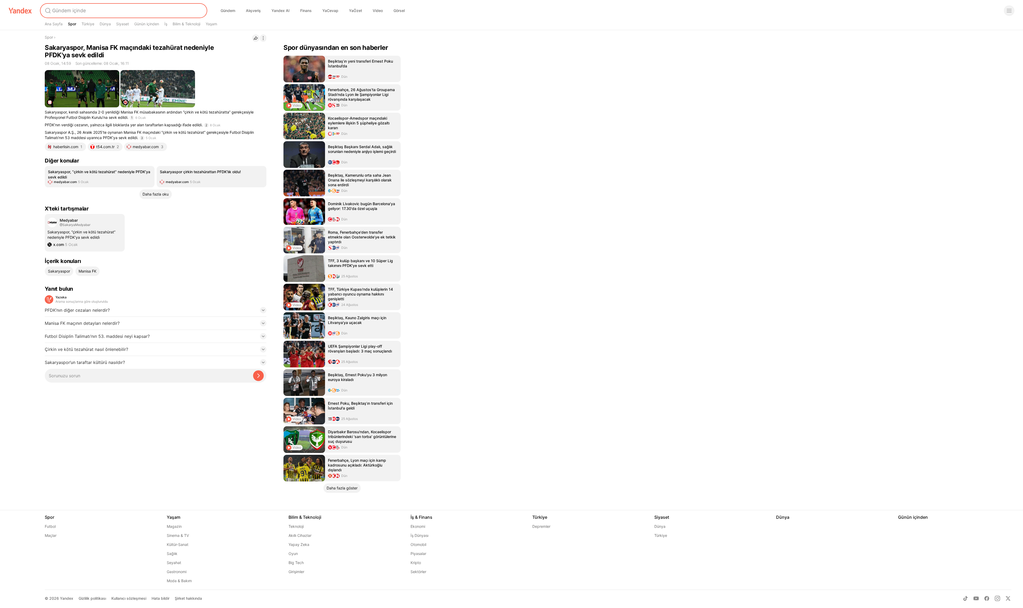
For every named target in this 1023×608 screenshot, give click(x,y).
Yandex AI (280, 10)
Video (378, 10)
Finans (306, 10)
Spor (72, 24)
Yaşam (211, 24)
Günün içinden (146, 24)
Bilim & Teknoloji (186, 24)
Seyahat (174, 562)
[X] (1008, 598)
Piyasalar (418, 553)
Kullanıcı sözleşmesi (128, 598)
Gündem (228, 10)
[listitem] (100, 176)
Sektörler (418, 571)
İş (165, 24)
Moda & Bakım (179, 580)
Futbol (50, 526)
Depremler (541, 526)
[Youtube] (976, 598)
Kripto (416, 562)
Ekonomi (418, 526)
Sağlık (172, 553)
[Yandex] (20, 10)
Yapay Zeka (299, 544)
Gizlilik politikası (92, 598)
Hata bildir (160, 598)
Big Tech (296, 562)
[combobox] (123, 11)
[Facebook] (987, 598)
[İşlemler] (263, 38)
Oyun (293, 553)
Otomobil (418, 544)
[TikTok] (965, 598)
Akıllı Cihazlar (300, 535)
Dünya (105, 24)
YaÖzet (355, 10)
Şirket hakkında (188, 598)
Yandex (66, 598)
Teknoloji (296, 526)
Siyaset (122, 24)
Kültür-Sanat (177, 544)
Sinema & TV (178, 535)
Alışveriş (253, 10)
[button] (155, 312)
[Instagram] (997, 598)
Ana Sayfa (54, 24)
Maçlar (50, 535)
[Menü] (1009, 10)
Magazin (174, 526)
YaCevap (330, 10)
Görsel (399, 10)
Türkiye (88, 24)
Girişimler (296, 571)
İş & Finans (421, 517)
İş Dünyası (419, 535)
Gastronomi (176, 571)
